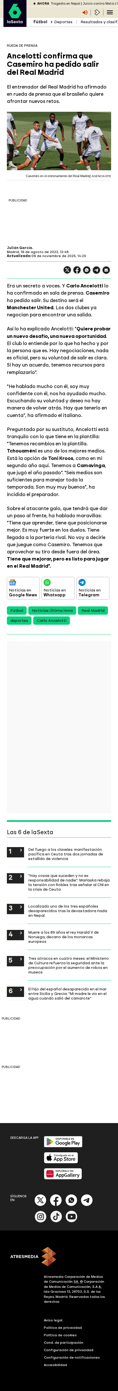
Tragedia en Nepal (65, 3)
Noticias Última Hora (52, 610)
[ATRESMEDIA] (59, 1257)
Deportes (63, 21)
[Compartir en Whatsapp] (87, 272)
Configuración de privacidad (68, 1350)
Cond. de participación (63, 1343)
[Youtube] (72, 1221)
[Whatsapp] (71, 1204)
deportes (19, 620)
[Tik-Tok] (56, 1221)
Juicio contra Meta (98, 3)
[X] (67, 272)
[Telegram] (87, 1204)
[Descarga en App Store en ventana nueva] (61, 1162)
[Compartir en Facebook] (77, 272)
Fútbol (16, 610)
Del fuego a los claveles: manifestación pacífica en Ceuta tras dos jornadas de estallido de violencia (65, 854)
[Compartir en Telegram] (96, 272)
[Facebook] (56, 1204)
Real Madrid (93, 610)
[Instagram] (41, 1221)
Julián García (19, 248)
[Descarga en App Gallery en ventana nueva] (63, 1178)
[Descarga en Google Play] (63, 1146)
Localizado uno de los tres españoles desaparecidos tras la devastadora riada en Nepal (67, 911)
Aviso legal (53, 1320)
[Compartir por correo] (106, 272)
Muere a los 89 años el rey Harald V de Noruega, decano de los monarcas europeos (63, 937)
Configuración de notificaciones (72, 1357)
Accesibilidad (55, 1365)
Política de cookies (60, 1335)
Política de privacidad (63, 1328)
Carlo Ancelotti (51, 620)
